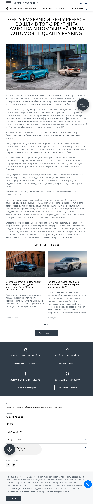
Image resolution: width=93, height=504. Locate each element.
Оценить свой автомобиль (25, 363)
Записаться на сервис (67, 388)
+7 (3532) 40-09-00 (14, 417)
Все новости (44, 333)
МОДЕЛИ (10, 424)
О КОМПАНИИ (13, 447)
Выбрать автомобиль (67, 363)
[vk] (8, 465)
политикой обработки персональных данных (60, 476)
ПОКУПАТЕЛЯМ (14, 431)
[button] (45, 324)
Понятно (13, 498)
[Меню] (85, 2)
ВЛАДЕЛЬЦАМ (13, 439)
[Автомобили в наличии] (80, 3)
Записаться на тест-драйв (25, 388)
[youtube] (14, 465)
